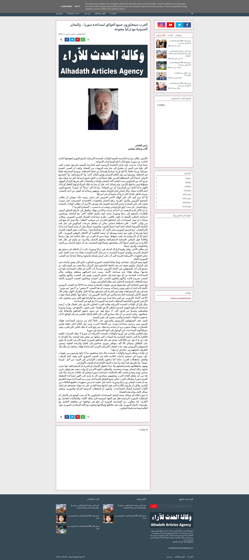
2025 (188, 183)
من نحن (169, 557)
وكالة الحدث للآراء (62, 557)
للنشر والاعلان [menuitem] (100, 13)
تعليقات (178, 35)
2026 (188, 179)
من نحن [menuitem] (87, 13)
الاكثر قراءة (160, 35)
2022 (187, 195)
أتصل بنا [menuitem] (113, 13)
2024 (188, 187)
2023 (187, 191)
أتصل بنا (190, 557)
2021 (187, 199)
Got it (77, 6)
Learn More (66, 6)
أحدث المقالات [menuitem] (73, 13)
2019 (187, 207)
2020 (187, 203)
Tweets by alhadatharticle (180, 298)
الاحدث (170, 35)
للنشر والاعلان (180, 557)
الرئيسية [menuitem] (59, 13)
